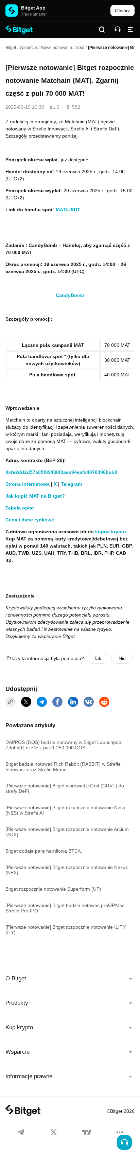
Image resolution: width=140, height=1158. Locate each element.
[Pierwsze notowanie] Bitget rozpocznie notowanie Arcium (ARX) (67, 831)
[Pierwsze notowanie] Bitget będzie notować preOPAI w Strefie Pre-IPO (64, 908)
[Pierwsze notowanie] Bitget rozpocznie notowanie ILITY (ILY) (65, 929)
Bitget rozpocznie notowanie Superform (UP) (53, 889)
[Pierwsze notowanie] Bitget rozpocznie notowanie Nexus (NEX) (66, 870)
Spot (80, 47)
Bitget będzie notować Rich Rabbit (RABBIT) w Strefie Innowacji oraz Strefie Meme (63, 766)
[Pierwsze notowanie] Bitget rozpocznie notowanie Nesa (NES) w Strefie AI (65, 810)
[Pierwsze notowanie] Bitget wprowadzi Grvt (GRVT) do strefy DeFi (64, 788)
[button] (70, 978)
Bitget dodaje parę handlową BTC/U (44, 851)
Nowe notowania (56, 47)
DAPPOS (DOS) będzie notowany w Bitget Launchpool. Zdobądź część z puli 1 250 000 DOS (64, 745)
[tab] (70, 978)
